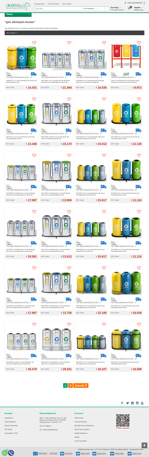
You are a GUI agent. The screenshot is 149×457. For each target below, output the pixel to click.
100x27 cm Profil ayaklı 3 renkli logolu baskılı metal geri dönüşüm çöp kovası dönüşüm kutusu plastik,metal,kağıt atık (125, 81)
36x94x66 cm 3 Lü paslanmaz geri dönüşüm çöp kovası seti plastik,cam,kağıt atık (90, 81)
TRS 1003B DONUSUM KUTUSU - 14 (19, 134)
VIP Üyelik (8, 429)
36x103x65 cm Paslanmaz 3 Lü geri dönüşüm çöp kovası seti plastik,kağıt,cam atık (55, 194)
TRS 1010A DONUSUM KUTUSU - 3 (18, 303)
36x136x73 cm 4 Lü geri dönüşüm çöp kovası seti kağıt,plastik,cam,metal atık (90, 194)
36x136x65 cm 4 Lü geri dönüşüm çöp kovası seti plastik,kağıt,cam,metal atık (90, 137)
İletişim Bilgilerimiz (48, 413)
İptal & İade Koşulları (82, 429)
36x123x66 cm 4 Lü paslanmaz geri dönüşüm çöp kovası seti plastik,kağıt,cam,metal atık (55, 81)
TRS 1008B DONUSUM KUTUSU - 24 (54, 246)
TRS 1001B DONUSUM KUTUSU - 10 (19, 77)
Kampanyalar (39, 4)
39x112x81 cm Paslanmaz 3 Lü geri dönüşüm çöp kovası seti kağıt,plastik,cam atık (55, 363)
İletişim (77, 437)
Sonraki (80, 385)
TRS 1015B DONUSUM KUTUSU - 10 (124, 359)
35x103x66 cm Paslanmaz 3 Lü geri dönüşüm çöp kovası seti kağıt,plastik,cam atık (55, 306)
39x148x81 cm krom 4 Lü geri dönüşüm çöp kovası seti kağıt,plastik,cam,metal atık (20, 363)
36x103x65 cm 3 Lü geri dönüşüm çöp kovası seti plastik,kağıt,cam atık (125, 137)
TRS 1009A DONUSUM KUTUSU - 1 (88, 246)
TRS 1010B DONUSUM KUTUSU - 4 (53, 303)
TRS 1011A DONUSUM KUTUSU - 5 (88, 303)
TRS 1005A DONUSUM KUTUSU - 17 (89, 134)
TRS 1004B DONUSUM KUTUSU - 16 (54, 134)
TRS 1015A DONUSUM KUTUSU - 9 (88, 359)
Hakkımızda (78, 418)
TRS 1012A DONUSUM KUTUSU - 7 (18, 359)
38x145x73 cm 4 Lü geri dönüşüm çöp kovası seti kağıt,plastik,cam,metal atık (90, 363)
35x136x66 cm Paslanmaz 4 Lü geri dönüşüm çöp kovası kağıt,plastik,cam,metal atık (20, 306)
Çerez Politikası (45, 426)
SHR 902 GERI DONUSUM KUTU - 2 (123, 77)
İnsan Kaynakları (80, 441)
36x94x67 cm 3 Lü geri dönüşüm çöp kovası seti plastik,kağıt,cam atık (21, 81)
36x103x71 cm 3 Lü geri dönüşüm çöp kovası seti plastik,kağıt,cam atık (20, 137)
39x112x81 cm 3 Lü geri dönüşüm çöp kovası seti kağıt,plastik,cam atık (125, 306)
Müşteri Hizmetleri (11, 425)
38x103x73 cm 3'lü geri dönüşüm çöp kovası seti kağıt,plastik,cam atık (125, 363)
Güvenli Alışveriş (80, 422)
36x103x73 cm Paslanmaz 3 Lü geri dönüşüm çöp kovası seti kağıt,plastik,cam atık (55, 250)
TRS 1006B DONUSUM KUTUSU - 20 (54, 190)
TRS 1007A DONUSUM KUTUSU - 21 (89, 190)
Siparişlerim (9, 418)
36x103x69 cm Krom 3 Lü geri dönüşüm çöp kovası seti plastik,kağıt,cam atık (55, 137)
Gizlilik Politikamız (81, 433)
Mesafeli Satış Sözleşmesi (84, 425)
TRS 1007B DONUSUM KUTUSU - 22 (124, 190)
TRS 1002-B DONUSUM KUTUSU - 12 (89, 77)
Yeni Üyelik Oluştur (117, 10)
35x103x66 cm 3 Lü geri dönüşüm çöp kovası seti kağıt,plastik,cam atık (125, 250)
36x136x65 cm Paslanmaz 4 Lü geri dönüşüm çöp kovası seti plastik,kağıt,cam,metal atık (20, 194)
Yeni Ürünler (66, 4)
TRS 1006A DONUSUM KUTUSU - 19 (19, 190)
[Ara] (105, 8)
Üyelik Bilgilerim (10, 422)
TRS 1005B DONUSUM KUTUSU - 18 (124, 134)
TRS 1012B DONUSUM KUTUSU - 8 (53, 359)
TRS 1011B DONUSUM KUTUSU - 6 (123, 303)
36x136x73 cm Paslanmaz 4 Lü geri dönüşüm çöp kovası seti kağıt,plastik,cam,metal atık (20, 250)
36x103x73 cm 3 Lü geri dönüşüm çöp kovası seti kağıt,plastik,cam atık (125, 194)
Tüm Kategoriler (88, 8)
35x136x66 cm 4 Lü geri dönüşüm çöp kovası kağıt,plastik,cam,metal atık (90, 250)
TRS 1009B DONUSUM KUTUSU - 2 (123, 246)
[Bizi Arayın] (125, 3)
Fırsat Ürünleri (53, 4)
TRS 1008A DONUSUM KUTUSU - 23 (19, 246)
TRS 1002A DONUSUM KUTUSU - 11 (53, 77)
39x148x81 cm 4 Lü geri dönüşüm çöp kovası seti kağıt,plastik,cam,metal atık (90, 306)
